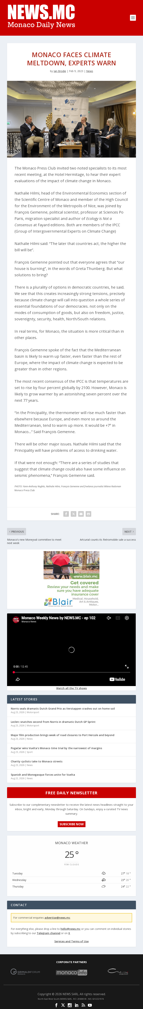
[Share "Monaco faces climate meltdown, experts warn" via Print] (88, 514)
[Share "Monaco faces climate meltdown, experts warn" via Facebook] (66, 514)
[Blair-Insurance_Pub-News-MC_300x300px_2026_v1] (71, 606)
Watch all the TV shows (71, 688)
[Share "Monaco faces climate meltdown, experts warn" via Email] (81, 514)
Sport (30, 752)
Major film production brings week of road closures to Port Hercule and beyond (62, 735)
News (89, 71)
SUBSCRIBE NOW (72, 824)
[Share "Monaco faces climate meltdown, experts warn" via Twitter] (73, 514)
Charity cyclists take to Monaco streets (36, 761)
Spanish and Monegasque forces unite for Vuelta (43, 774)
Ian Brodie (60, 71)
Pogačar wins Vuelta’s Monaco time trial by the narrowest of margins (56, 748)
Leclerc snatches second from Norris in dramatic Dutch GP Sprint (53, 722)
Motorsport (33, 712)
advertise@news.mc (57, 917)
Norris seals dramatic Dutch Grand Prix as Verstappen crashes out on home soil (63, 708)
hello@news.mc (70, 929)
